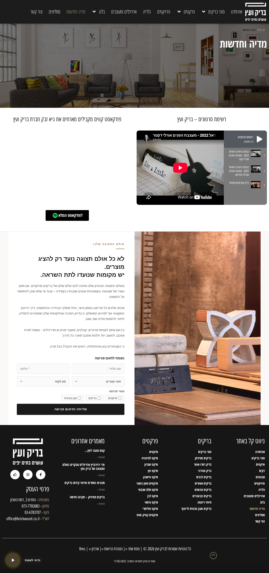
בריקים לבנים (203, 477)
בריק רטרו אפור (202, 464)
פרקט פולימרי (150, 508)
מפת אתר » (132, 548)
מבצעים (260, 477)
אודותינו (236, 11)
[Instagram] (28, 474)
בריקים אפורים (203, 483)
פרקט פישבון (150, 477)
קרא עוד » (101, 457)
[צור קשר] (12, 560)
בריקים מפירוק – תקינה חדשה (87, 497)
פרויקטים (163, 11)
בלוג (102, 11)
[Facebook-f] (40, 474)
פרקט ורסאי (151, 502)
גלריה (147, 11)
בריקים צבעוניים (202, 496)
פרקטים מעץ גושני (147, 483)
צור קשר (36, 11)
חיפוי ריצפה (204, 502)
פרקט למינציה (150, 458)
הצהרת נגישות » (112, 548)
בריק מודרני (204, 470)
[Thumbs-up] (15, 474)
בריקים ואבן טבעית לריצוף (196, 508)
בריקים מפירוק (203, 458)
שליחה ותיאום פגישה (70, 409)
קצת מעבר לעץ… (95, 450)
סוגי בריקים (216, 11)
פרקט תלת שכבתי (148, 489)
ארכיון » (94, 548)
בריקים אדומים (203, 489)
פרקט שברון (151, 464)
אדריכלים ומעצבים (124, 11)
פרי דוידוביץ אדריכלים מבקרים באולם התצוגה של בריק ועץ (83, 466)
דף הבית (261, 30)
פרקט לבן (152, 496)
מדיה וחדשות (76, 11)
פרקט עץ (153, 470)
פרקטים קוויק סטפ (147, 515)
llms (81, 548)
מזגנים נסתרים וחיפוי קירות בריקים (85, 482)
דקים (262, 470)
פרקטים (189, 11)
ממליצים (54, 11)
